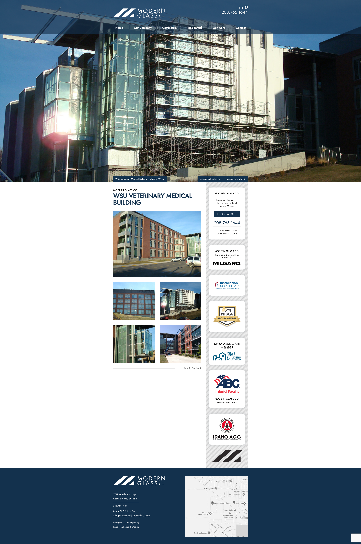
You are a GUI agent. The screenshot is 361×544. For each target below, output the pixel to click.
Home (119, 28)
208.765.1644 (235, 12)
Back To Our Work (192, 368)
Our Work (219, 28)
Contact (241, 28)
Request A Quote (227, 214)
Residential (195, 28)
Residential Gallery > (236, 179)
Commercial (169, 28)
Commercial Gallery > (210, 179)
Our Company (142, 28)
